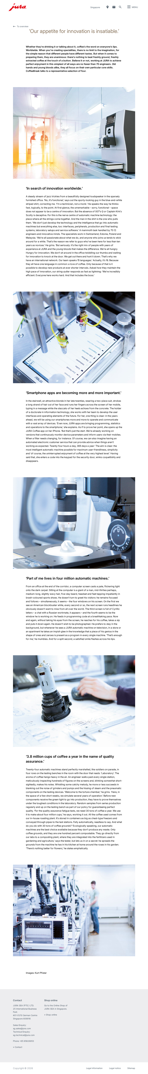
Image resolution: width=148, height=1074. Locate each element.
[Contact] (114, 7)
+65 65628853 (27, 1041)
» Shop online (50, 1014)
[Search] (120, 7)
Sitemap (131, 1068)
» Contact (17, 1047)
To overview (22, 26)
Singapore (95, 7)
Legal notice (115, 1068)
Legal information (94, 1068)
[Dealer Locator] (107, 7)
